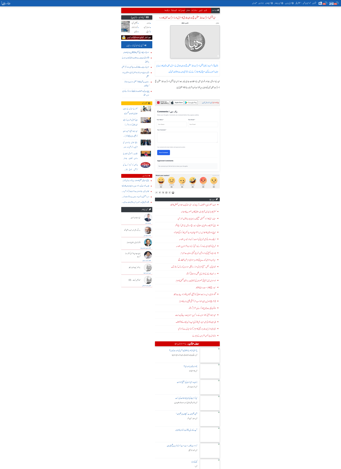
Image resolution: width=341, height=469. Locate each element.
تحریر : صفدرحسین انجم (192, 419)
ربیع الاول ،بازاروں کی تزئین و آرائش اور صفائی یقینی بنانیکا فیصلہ (130, 147)
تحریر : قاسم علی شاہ (193, 371)
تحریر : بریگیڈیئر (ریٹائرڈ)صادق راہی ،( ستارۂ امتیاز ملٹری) (184, 355)
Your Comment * (161, 130)
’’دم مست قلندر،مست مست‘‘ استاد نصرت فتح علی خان (182, 446)
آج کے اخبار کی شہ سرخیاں (135, 45)
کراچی (200, 10)
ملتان (187, 10)
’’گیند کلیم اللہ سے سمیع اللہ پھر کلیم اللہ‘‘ (186, 414)
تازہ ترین (261, 3)
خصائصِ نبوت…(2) (134, 280)
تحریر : (196, 466)
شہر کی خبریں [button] (288, 3)
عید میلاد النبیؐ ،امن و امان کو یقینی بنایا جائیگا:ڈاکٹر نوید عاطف (130, 136)
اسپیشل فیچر (298, 3)
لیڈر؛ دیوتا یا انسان (135, 217)
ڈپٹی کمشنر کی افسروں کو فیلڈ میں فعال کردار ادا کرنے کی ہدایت (130, 125)
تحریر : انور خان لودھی (192, 387)
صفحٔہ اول (255, 3)
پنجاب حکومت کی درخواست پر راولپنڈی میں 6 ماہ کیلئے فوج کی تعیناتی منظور (135, 186)
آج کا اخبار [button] (268, 3)
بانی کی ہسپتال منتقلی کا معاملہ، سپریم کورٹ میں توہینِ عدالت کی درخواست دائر (136, 180)
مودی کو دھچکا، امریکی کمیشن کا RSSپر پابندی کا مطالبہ (136, 52)
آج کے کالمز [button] (278, 3)
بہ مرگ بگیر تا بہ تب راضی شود (132, 230)
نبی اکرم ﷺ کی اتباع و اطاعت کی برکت (186, 398)
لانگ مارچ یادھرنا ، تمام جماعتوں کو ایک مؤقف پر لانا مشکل (136, 74)
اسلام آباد (194, 10)
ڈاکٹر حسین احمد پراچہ (145, 248)
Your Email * (191, 119)
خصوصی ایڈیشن (307, 3)
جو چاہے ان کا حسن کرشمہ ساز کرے (132, 255)
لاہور (205, 10)
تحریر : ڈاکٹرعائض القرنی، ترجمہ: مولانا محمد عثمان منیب (185, 403)
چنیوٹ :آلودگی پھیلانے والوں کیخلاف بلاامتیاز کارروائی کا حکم (130, 158)
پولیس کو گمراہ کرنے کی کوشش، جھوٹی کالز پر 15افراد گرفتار (130, 170)
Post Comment (163, 152)
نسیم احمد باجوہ (147, 273)
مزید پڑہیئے (212, 199)
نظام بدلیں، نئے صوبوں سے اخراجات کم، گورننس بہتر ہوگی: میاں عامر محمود (135, 191)
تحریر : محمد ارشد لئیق (193, 450)
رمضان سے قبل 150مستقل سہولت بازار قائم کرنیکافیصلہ (136, 84)
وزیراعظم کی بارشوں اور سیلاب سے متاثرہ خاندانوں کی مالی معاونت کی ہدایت (135, 197)
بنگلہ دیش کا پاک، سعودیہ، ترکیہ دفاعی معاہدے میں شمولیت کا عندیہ (136, 202)
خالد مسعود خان (147, 236)
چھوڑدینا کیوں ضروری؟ (190, 366)
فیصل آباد (181, 10)
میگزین (314, 3)
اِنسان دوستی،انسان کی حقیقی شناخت (187, 382)
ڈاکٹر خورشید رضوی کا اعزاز (133, 242)
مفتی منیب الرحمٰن (146, 286)
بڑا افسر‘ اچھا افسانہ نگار (134, 267)
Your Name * (160, 119)
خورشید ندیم (148, 223)
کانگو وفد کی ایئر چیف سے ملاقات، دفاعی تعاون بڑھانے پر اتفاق (135, 60)
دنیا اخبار (214, 10)
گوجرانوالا (174, 10)
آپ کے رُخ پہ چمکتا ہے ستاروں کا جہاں (186, 430)
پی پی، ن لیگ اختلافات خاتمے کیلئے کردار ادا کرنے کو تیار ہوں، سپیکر (135, 93)
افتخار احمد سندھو (147, 261)
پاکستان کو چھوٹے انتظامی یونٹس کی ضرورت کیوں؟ (183, 350)
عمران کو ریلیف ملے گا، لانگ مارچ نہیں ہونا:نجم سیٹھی (135, 67)
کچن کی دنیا (194, 461)
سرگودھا (167, 10)
